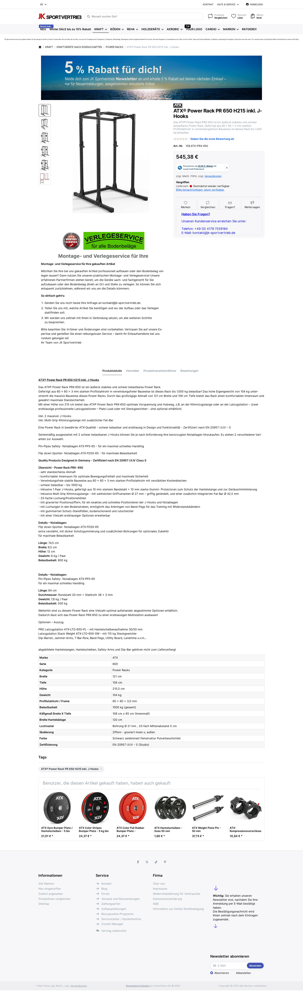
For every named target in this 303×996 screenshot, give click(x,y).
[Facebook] (138, 862)
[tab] (112, 370)
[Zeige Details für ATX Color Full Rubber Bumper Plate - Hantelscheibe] (133, 808)
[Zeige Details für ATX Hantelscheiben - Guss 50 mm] (170, 808)
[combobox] (43, 4)
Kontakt (208, 4)
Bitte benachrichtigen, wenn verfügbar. (200, 189)
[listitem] (111, 161)
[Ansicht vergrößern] (111, 161)
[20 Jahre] (151, 77)
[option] (45, 110)
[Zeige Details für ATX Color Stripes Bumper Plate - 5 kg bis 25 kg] (95, 808)
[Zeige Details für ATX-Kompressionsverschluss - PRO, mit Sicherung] (246, 808)
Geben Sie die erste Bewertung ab (212, 139)
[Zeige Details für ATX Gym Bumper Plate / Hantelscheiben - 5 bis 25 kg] (57, 808)
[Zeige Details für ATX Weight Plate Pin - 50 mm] (208, 808)
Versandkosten (212, 176)
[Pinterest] (165, 862)
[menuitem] (43, 29)
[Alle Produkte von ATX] (177, 105)
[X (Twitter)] (147, 862)
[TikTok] (156, 862)
